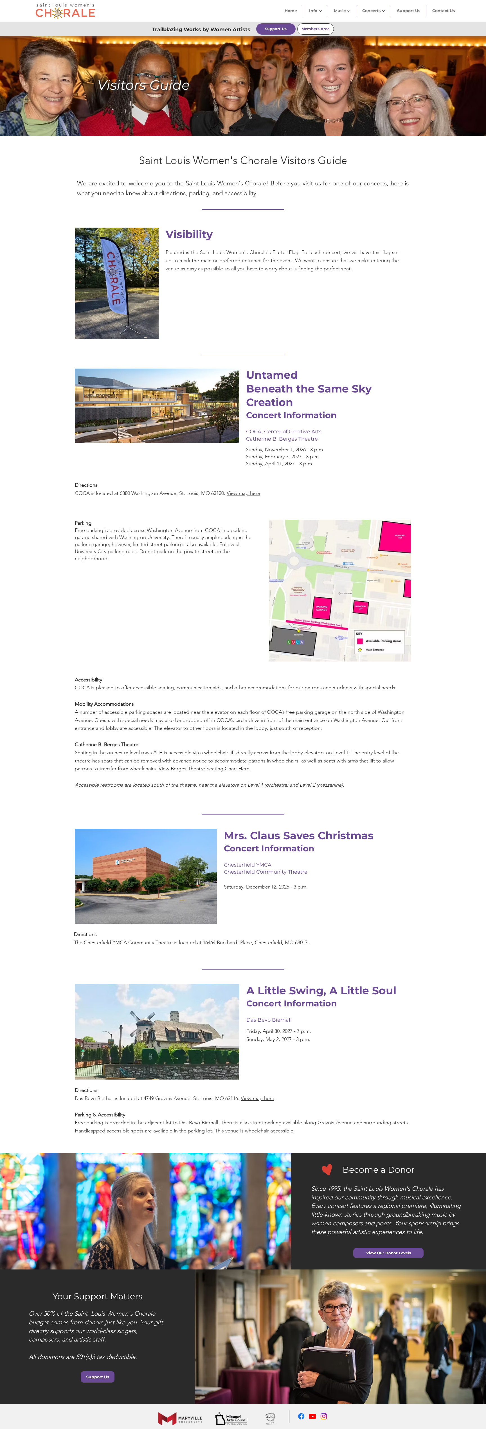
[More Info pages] (320, 11)
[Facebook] (301, 1416)
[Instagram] (324, 1416)
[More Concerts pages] (383, 11)
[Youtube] (312, 1416)
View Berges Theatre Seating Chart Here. (205, 769)
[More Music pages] (348, 11)
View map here (243, 493)
